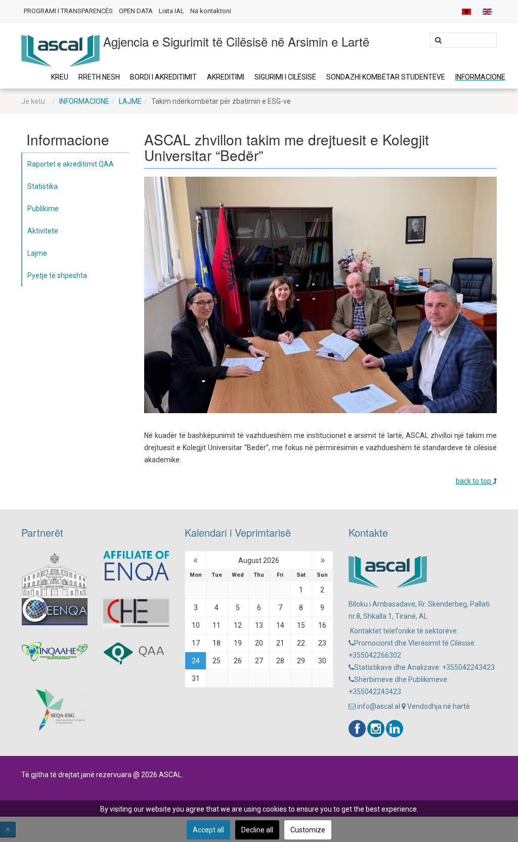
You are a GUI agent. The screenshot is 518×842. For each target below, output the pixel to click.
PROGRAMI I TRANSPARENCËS (68, 11)
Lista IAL (171, 11)
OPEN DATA (136, 11)
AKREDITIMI (225, 77)
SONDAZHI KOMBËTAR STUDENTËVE (385, 77)
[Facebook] (357, 729)
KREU (59, 77)
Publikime (43, 209)
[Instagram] (376, 729)
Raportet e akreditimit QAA (70, 164)
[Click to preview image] (320, 294)
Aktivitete (42, 231)
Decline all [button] (257, 830)
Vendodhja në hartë (438, 706)
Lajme (130, 101)
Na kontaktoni (210, 11)
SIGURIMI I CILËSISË (285, 77)
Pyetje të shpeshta (57, 275)
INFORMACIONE (480, 77)
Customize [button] (307, 830)
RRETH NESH (99, 77)
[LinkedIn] (394, 729)
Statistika (42, 186)
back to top (474, 481)
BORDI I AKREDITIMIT (163, 77)
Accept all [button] (208, 830)
